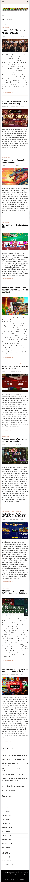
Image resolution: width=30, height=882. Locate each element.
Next (12, 748)
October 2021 (6, 847)
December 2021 (7, 839)
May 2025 (5, 808)
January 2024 (6, 815)
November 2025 (7, 804)
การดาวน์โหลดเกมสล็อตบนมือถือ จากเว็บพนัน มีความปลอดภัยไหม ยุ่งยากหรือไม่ (15, 290)
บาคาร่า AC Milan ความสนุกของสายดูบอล (14, 759)
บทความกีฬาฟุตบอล (7, 857)
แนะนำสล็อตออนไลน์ (6, 157)
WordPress (15, 878)
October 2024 (6, 812)
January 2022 (6, 835)
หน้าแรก (7, 879)
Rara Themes (17, 876)
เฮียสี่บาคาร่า (5, 36)
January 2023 (6, 823)
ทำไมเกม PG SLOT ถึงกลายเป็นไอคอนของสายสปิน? (14, 770)
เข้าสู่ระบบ (13, 879)
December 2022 (7, 827)
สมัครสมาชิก (22, 879)
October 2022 (6, 831)
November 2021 (7, 843)
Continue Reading (6, 92)
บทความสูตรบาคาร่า (6, 27)
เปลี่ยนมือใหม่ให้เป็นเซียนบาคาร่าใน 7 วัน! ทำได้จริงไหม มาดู (15, 764)
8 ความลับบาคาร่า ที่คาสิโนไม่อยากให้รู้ (13, 774)
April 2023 (5, 819)
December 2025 (7, 800)
